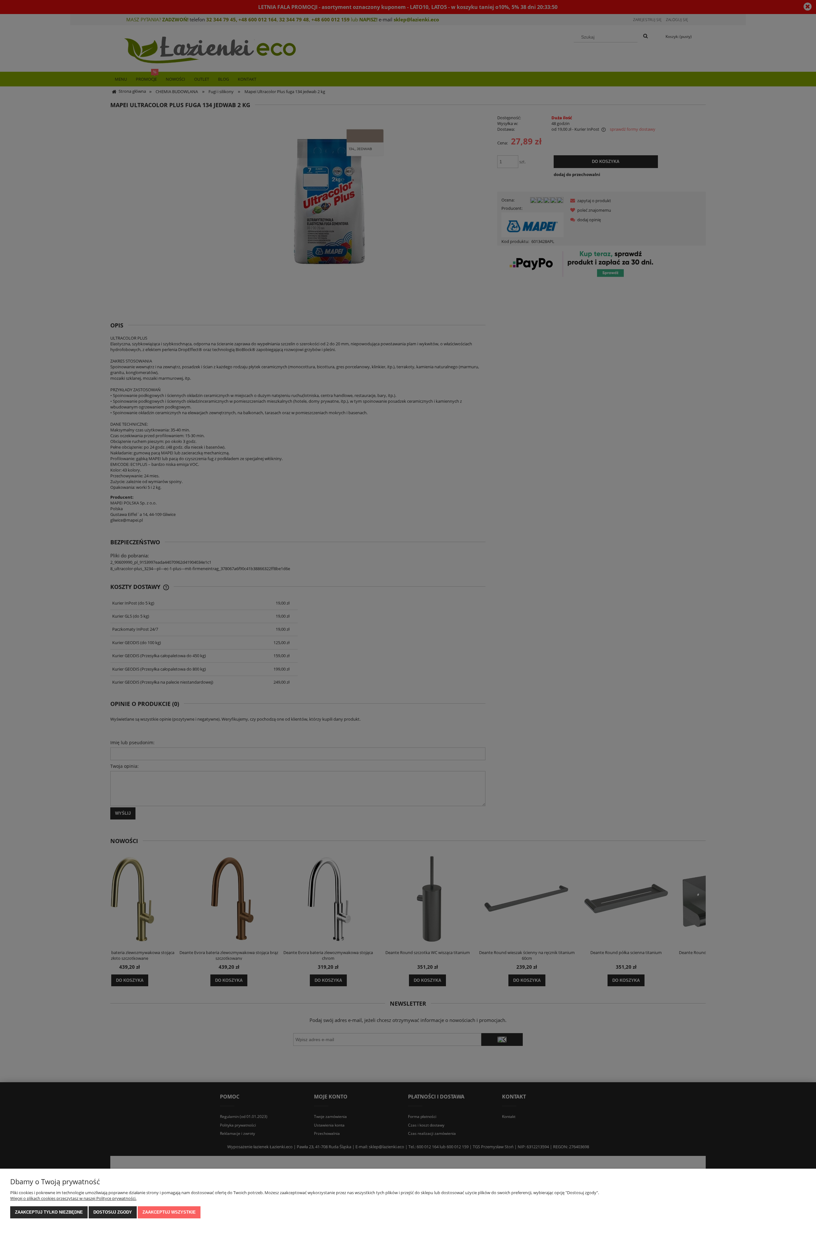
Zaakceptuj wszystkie (169, 1212)
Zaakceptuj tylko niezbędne (49, 1212)
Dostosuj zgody (112, 1212)
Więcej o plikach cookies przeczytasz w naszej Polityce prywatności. (73, 1198)
